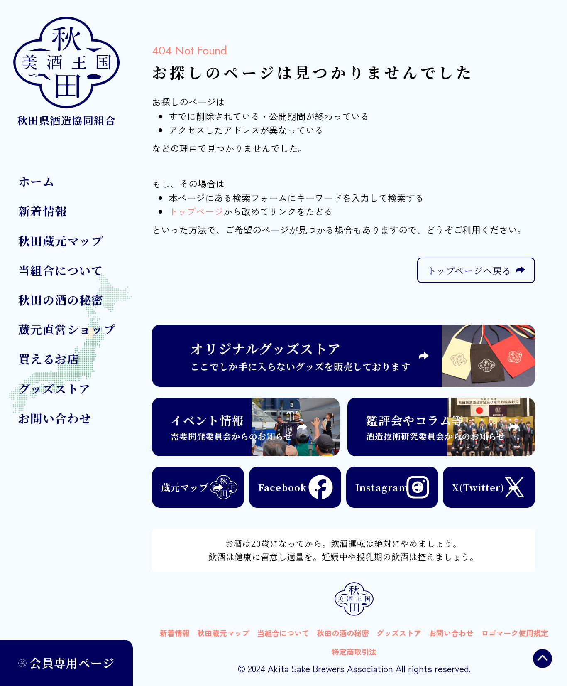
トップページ (196, 211)
